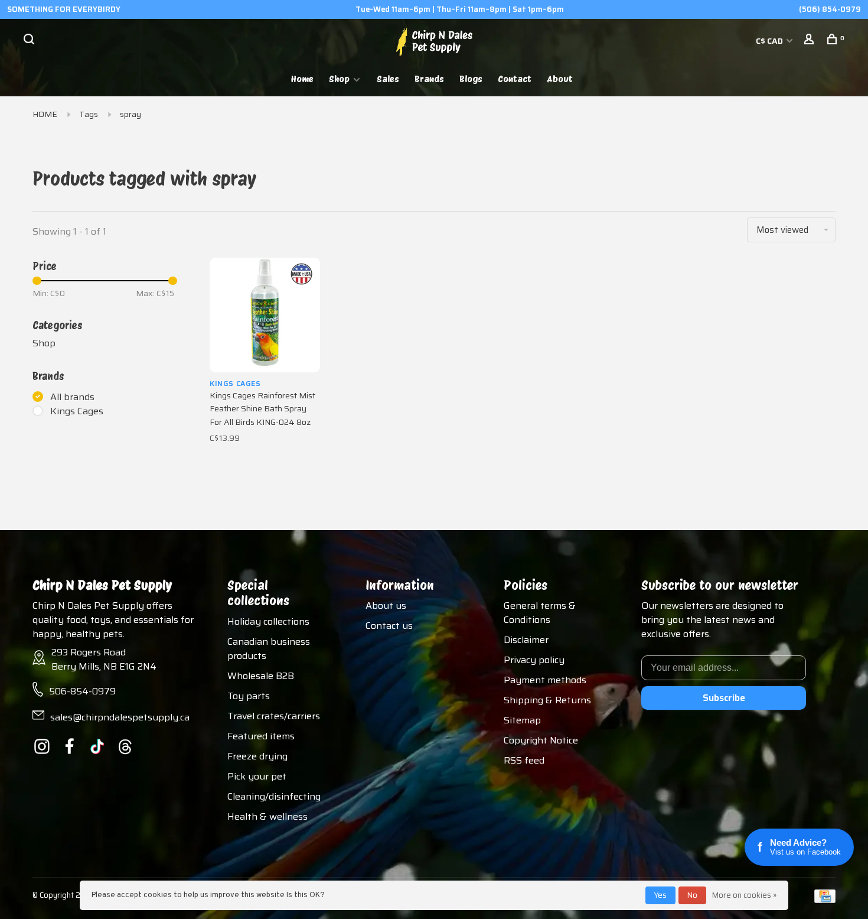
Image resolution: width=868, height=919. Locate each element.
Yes (660, 895)
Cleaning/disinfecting (274, 796)
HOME (44, 114)
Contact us (389, 625)
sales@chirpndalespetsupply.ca (120, 717)
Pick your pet (256, 776)
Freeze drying (257, 756)
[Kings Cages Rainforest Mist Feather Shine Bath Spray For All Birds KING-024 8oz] (265, 315)
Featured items (261, 736)
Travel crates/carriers (273, 716)
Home (302, 79)
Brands (429, 79)
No (692, 895)
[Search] (30, 40)
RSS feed (524, 760)
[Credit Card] (825, 899)
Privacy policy (534, 659)
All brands (72, 397)
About (560, 79)
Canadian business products (268, 648)
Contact (514, 79)
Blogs (470, 79)
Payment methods (545, 680)
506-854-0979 (82, 691)
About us (386, 605)
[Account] (810, 40)
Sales (388, 79)
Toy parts (248, 696)
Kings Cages (76, 411)
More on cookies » (744, 895)
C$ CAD (770, 40)
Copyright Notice (541, 740)
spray (130, 114)
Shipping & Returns (547, 700)
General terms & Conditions (540, 612)
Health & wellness (267, 816)
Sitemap (522, 720)
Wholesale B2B (260, 675)
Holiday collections (268, 621)
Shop (339, 79)
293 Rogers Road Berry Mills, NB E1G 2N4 (103, 659)
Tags (88, 114)
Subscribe (724, 697)
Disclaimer (526, 639)
